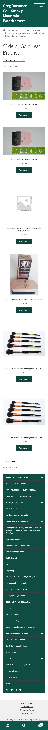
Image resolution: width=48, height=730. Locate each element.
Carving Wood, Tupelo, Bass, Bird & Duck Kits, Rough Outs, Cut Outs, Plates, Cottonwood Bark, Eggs (24, 530)
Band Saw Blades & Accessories (24, 496)
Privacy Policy (27, 703)
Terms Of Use (27, 706)
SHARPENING (24, 652)
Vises (8, 684)
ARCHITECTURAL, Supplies (16, 483)
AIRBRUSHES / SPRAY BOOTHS (24, 477)
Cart (37, 723)
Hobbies (24, 608)
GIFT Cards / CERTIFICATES (16, 589)
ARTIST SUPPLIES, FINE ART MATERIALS (26, 30)
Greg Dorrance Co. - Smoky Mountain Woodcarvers (15, 13)
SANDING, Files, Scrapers (24, 639)
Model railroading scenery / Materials (24, 627)
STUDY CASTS (24, 658)
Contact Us (27, 713)
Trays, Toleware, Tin (14, 671)
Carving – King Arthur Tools (24, 515)
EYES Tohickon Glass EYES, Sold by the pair (24, 576)
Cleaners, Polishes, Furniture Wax (19, 545)
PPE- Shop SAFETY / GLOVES (24, 633)
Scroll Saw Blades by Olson (24, 645)
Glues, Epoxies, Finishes (24, 595)
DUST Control (11, 558)
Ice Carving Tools (12, 614)
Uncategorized (12, 677)
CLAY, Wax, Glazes (24, 539)
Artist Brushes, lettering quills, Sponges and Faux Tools (24, 33)
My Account (8, 725)
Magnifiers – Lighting (24, 620)
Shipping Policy (27, 710)
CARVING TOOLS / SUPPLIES (24, 521)
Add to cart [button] (24, 115)
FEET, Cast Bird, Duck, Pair (24, 583)
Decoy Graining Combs (15, 551)
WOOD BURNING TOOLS (24, 690)
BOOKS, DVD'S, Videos (24, 502)
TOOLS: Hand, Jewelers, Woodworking (24, 664)
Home (8, 30)
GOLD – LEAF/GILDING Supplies (24, 601)
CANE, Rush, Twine (24, 508)
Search (24, 725)
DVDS (24, 564)
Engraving (10, 570)
